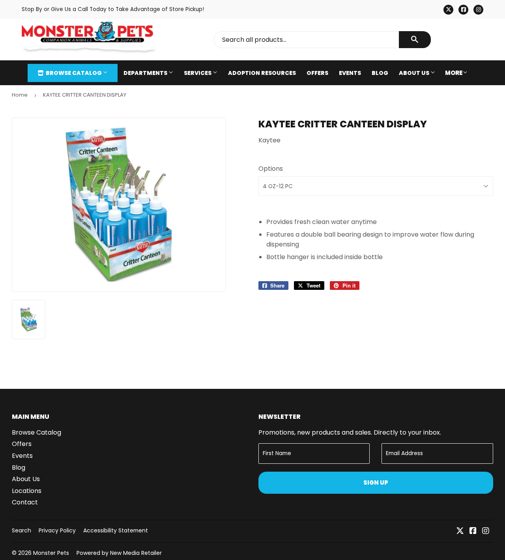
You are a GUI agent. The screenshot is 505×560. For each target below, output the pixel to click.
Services (198, 73)
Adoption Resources (262, 73)
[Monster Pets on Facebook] (473, 531)
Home (20, 95)
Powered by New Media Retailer (119, 553)
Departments (145, 73)
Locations (26, 490)
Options (270, 168)
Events (350, 73)
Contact (25, 502)
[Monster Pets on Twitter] (460, 531)
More (454, 73)
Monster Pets (51, 553)
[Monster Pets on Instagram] (485, 531)
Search (21, 530)
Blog (380, 73)
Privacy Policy (57, 530)
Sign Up (375, 482)
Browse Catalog (74, 73)
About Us (414, 73)
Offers (317, 73)
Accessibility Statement (115, 530)
